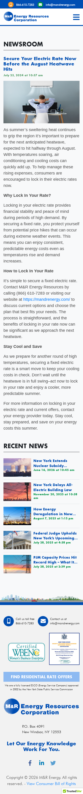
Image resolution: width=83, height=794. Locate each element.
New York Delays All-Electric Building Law (53, 487)
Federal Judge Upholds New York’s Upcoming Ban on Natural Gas (55, 536)
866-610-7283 (25, 4)
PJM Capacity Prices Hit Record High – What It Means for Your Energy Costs (55, 560)
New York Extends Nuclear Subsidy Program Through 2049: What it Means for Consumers (56, 463)
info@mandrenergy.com (60, 4)
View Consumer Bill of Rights (51, 783)
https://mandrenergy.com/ (46, 299)
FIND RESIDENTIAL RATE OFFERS (41, 676)
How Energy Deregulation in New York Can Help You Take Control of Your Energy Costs (55, 512)
